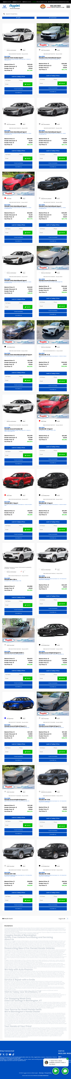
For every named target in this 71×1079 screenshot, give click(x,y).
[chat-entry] (55, 1071)
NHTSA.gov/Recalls (33, 933)
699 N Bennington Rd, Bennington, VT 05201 (59, 1)
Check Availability (18, 89)
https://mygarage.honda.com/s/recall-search (44, 990)
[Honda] (4, 6)
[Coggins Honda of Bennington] (14, 6)
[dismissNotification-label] (67, 1059)
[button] (33, 34)
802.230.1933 (64, 1053)
